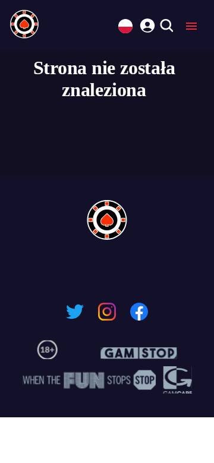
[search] (166, 26)
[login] (146, 24)
